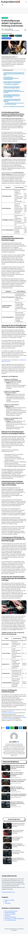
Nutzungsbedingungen (10, 920)
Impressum (7, 915)
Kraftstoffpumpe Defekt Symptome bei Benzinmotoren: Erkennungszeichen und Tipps (14, 73)
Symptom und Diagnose (12, 84)
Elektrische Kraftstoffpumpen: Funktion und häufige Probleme (12, 87)
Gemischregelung (8, 718)
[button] (26, 2)
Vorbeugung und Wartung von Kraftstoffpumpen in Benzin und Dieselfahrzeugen (12, 95)
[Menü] (2, 5)
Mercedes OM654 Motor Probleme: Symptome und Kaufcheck (17, 803)
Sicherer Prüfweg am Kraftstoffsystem (14, 106)
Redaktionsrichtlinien (10, 912)
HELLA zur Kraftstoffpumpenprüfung (8, 712)
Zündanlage (23, 717)
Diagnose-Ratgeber (10, 900)
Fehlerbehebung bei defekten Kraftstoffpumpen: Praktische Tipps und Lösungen (14, 91)
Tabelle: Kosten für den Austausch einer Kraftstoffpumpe (14, 104)
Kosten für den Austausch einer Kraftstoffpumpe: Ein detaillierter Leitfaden (12, 100)
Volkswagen (8, 903)
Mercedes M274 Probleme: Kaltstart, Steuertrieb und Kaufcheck (18, 767)
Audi (6, 901)
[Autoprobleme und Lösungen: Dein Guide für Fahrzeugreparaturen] (11, 2)
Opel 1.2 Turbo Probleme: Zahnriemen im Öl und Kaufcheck (17, 774)
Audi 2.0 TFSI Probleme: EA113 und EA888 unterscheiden (18, 780)
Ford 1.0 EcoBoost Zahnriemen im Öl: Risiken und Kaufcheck (18, 794)
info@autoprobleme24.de (8, 892)
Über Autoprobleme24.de (11, 911)
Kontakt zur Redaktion (10, 914)
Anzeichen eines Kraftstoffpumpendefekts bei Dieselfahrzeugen (11, 78)
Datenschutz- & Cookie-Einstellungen (14, 918)
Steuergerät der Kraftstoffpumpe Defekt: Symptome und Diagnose (13, 82)
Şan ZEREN (8, 29)
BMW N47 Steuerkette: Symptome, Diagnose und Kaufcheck (17, 788)
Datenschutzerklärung (10, 917)
